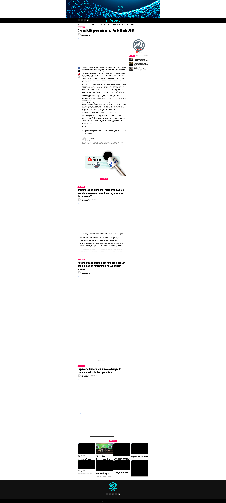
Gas (97, 24)
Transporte (113, 24)
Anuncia (132, 24)
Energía (108, 24)
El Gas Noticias (85, 35)
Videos (128, 24)
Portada (93, 24)
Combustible (102, 24)
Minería (118, 24)
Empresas (123, 24)
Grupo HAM (85, 84)
